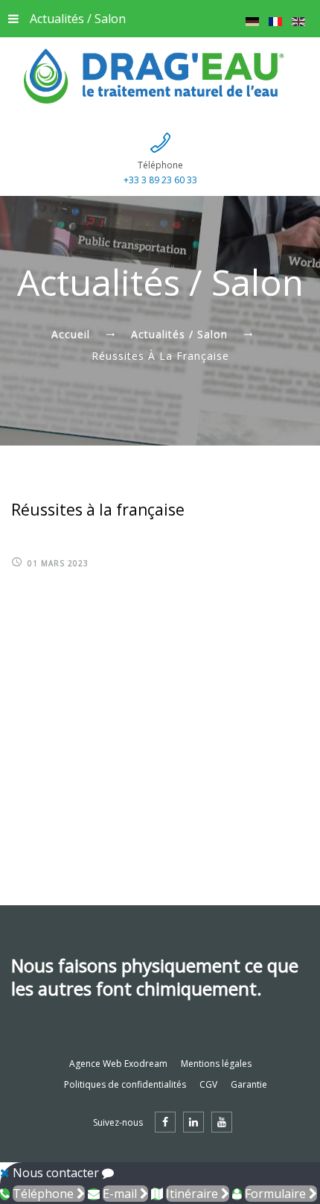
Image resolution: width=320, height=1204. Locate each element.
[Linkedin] (193, 1122)
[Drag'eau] (160, 76)
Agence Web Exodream (118, 1063)
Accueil (70, 334)
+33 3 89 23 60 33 (160, 180)
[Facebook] (165, 1122)
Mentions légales (216, 1063)
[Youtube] (221, 1122)
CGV (208, 1084)
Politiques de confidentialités (125, 1084)
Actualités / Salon (78, 18)
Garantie (249, 1084)
